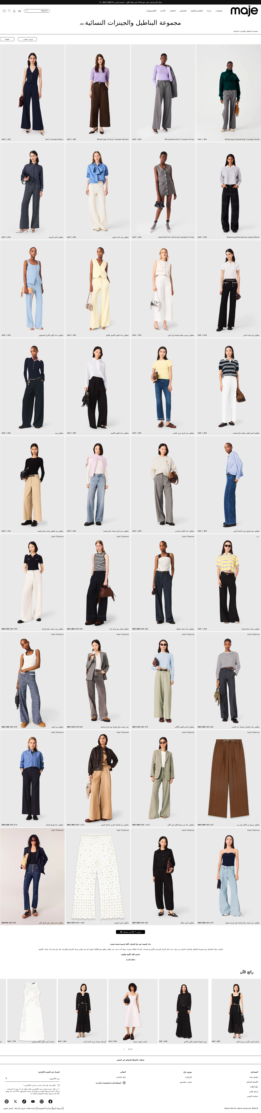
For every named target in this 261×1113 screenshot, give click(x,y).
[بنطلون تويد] (32, 387)
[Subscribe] (8, 1078)
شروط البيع (57, 1108)
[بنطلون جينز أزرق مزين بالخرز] (163, 387)
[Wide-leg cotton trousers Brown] (97, 93)
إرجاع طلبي (253, 1091)
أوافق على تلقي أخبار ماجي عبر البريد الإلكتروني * (39, 1085)
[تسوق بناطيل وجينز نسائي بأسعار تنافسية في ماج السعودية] (244, 11)
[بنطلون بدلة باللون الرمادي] (163, 484)
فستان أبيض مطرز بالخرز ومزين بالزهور (43, 1042)
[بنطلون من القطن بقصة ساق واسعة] (32, 484)
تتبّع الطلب (254, 1086)
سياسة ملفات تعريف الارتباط (25, 1108)
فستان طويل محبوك (140, 1042)
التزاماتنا (188, 1077)
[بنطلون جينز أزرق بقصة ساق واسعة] (97, 484)
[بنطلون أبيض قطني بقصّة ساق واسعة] (228, 387)
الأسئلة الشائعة (252, 1082)
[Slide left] (137, 1049)
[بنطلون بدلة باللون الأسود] (97, 387)
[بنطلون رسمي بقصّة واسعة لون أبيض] (163, 289)
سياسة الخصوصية (44, 1108)
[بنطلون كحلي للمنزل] (32, 191)
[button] (221, 10)
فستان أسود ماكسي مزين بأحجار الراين (247, 1042)
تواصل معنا (254, 1077)
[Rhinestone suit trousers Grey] (163, 93)
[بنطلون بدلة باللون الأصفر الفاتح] (97, 289)
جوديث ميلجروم (186, 1082)
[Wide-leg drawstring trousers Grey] (228, 93)
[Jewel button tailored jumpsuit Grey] (163, 191)
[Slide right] (124, 1049)
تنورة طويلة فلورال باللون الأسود (195, 1042)
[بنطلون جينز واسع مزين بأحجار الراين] (228, 484)
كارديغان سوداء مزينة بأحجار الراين (94, 1042)
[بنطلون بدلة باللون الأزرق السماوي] (32, 289)
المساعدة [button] (254, 1072)
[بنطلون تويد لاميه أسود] (228, 289)
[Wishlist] (9, 11)
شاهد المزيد (130, 959)
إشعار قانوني (8, 1108)
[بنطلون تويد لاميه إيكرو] (97, 191)
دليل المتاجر (121, 1077)
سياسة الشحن (252, 1096)
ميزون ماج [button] (188, 1072)
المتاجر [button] (123, 1072)
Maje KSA (229, 1108)
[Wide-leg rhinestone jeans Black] (228, 191)
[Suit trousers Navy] (32, 93)
